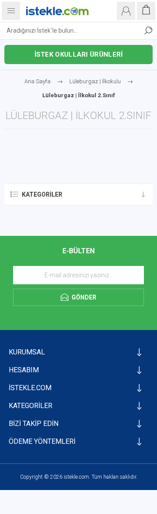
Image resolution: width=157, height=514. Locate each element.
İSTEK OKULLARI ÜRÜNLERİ (78, 54)
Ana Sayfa (37, 81)
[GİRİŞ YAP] (126, 11)
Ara (148, 30)
